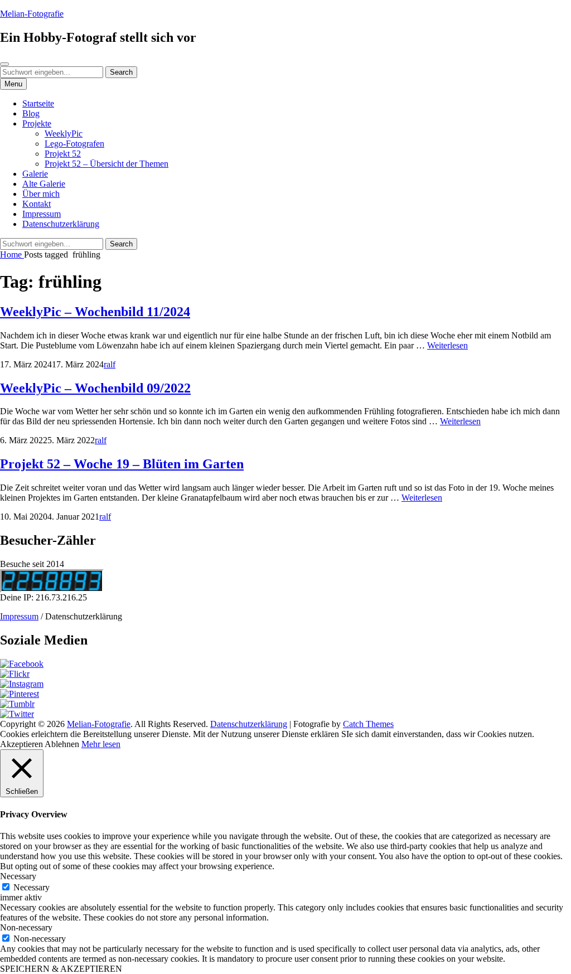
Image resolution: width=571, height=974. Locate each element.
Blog (31, 113)
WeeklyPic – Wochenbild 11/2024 (95, 311)
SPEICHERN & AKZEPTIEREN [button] (61, 968)
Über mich (41, 193)
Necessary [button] (18, 876)
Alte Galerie (43, 183)
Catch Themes (368, 724)
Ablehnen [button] (62, 744)
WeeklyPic (64, 133)
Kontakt (36, 204)
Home (12, 254)
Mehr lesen (100, 744)
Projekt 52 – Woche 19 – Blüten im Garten (122, 464)
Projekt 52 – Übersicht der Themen (106, 163)
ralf (109, 364)
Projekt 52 (63, 153)
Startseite (38, 103)
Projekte (36, 123)
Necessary (31, 887)
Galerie (35, 173)
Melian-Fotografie (32, 13)
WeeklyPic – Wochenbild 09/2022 (95, 388)
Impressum (41, 214)
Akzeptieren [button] (21, 744)
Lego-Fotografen (74, 143)
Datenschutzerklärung (60, 224)
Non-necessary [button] (26, 927)
